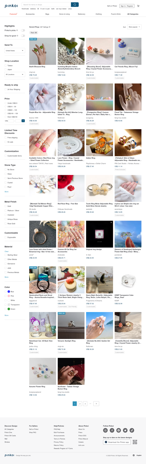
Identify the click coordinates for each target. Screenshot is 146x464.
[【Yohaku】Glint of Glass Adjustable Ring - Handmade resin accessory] (128, 142)
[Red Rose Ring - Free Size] (71, 188)
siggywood (33, 300)
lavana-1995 (33, 117)
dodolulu (33, 9)
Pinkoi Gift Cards (10, 435)
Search (75, 4)
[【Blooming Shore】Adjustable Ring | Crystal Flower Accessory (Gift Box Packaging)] (99, 51)
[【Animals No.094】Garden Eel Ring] (99, 325)
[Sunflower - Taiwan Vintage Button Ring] (71, 371)
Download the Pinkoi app (118, 442)
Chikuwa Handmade (65, 209)
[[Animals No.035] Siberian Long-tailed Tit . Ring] (71, 97)
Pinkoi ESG (82, 435)
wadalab (89, 209)
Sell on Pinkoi (112, 6)
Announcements (59, 435)
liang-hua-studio (120, 117)
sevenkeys (118, 209)
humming (61, 72)
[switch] (15, 30)
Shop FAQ (32, 432)
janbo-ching (33, 346)
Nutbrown (61, 117)
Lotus (70, 9)
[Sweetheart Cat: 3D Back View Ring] (42, 325)
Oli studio (32, 209)
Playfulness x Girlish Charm (96, 163)
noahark (61, 300)
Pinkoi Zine (8, 432)
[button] (23, 120)
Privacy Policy (58, 442)
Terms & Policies (59, 439)
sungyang (89, 117)
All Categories (9, 429)
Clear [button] (7, 251)
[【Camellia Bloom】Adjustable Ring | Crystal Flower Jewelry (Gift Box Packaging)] (128, 325)
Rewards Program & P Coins (63, 448)
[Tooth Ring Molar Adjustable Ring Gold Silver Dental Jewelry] (99, 188)
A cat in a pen (45, 9)
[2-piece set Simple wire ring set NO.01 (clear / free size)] (128, 188)
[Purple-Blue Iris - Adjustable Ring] (42, 97)
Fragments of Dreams (94, 300)
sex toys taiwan (61, 9)
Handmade (25, 9)
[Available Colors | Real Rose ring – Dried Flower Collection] (42, 142)
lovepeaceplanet (120, 72)
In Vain (88, 255)
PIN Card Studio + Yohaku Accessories (129, 163)
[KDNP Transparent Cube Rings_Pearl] (128, 279)
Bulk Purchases (59, 432)
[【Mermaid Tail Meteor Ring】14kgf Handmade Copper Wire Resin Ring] (42, 188)
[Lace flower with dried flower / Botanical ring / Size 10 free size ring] (42, 234)
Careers (81, 442)
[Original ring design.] (99, 234)
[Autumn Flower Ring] (42, 371)
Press (80, 432)
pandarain (118, 255)
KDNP (117, 300)
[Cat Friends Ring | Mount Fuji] (128, 51)
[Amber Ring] (99, 142)
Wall (6, 439)
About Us (81, 429)
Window (7, 442)
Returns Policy (59, 445)
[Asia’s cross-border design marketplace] (11, 5)
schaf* (31, 255)
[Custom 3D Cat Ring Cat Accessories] (71, 234)
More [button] (6, 191)
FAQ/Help (57, 429)
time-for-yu (90, 72)
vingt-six (32, 72)
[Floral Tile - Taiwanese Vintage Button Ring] (128, 97)
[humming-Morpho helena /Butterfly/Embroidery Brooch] (71, 51)
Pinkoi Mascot (83, 439)
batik (53, 9)
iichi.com (81, 445)
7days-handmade (64, 163)
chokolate (61, 255)
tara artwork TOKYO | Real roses (41, 163)
